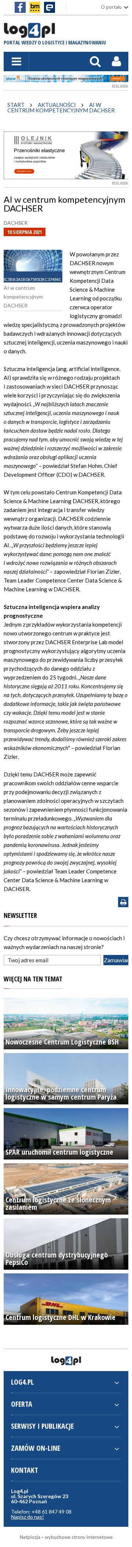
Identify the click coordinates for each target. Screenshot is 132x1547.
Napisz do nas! (27, 1517)
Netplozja (30, 1537)
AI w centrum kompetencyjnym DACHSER (61, 107)
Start (16, 104)
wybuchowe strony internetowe (79, 1537)
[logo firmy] (29, 34)
